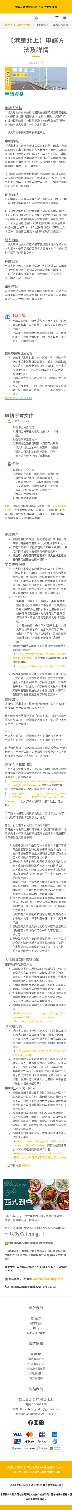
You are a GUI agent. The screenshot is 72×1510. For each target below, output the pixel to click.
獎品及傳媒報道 (36, 1333)
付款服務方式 (36, 1364)
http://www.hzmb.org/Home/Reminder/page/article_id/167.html (39, 1143)
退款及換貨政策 (36, 1368)
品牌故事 (36, 1318)
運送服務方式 (36, 1359)
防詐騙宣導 (36, 1378)
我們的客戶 (36, 1323)
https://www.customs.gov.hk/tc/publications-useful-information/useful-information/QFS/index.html (39, 1017)
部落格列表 (24, 25)
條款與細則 (36, 1373)
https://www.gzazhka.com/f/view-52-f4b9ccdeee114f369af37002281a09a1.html (39, 1155)
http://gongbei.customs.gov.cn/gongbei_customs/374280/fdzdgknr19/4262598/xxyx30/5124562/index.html (35, 797)
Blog (36, 1328)
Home (8, 25)
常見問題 (36, 1354)
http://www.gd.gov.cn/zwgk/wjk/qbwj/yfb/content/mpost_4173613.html (35, 783)
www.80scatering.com (47, 1279)
